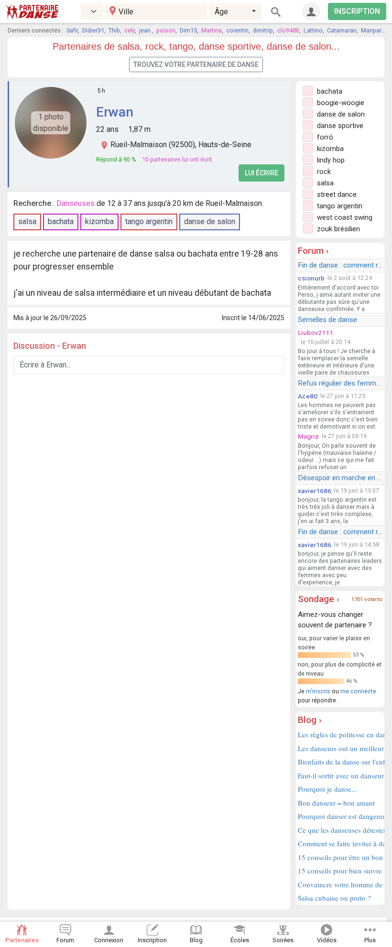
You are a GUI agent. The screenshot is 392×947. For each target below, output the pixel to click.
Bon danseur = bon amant (336, 802)
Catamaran (342, 30)
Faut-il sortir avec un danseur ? (340, 775)
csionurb (311, 278)
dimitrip (263, 30)
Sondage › (318, 598)
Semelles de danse (327, 319)
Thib (114, 30)
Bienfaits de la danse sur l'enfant (340, 761)
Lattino (313, 30)
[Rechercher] (276, 11)
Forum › (313, 250)
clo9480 (288, 30)
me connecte (358, 691)
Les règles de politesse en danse (340, 734)
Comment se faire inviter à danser (340, 843)
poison (165, 30)
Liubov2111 (315, 332)
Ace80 (307, 396)
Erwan (114, 112)
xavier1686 (314, 491)
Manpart (372, 30)
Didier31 (93, 30)
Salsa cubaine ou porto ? (334, 898)
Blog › (310, 719)
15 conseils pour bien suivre (340, 870)
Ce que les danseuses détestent (340, 830)
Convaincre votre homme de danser (340, 884)
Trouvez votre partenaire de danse (196, 64)
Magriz (308, 436)
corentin (237, 30)
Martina (211, 30)
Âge (221, 11)
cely (129, 30)
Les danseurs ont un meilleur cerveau (340, 748)
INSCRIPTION (357, 11)
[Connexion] (311, 11)
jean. (145, 30)
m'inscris (318, 691)
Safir (72, 30)
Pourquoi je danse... (327, 789)
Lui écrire (261, 173)
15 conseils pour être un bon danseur (340, 857)
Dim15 (188, 30)
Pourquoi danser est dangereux (340, 816)
